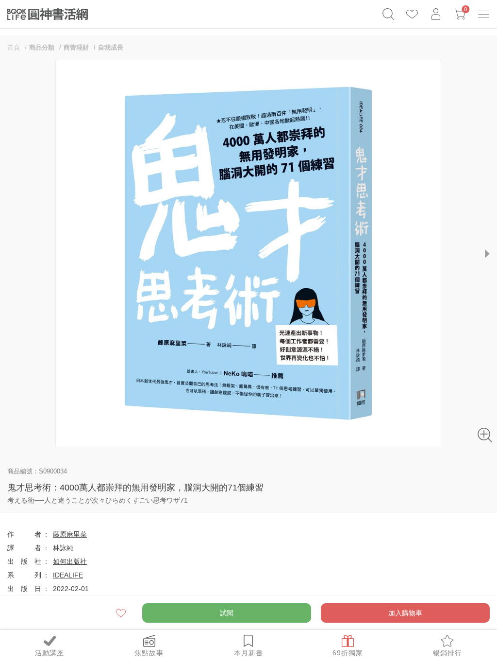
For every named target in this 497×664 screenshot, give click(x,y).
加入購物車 (405, 613)
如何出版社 (70, 561)
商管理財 (76, 47)
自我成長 (110, 47)
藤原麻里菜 (70, 534)
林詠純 (63, 548)
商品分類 (41, 47)
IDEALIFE (68, 575)
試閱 (226, 613)
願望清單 (122, 613)
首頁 (13, 47)
